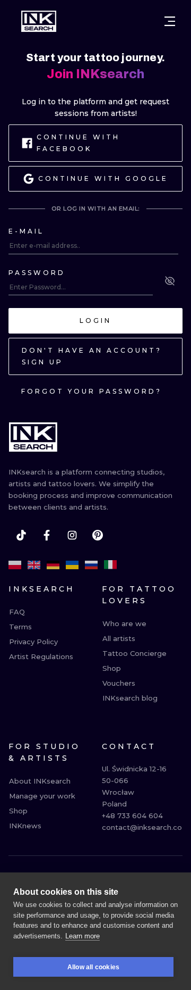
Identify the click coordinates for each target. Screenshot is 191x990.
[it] (110, 564)
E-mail (26, 231)
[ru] (91, 564)
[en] (34, 564)
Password (36, 273)
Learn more (82, 936)
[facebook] (46, 535)
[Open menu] (170, 21)
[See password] (170, 281)
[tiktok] (21, 535)
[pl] (14, 564)
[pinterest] (97, 535)
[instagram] (72, 535)
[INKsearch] (38, 21)
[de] (53, 564)
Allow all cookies (93, 967)
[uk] (72, 564)
